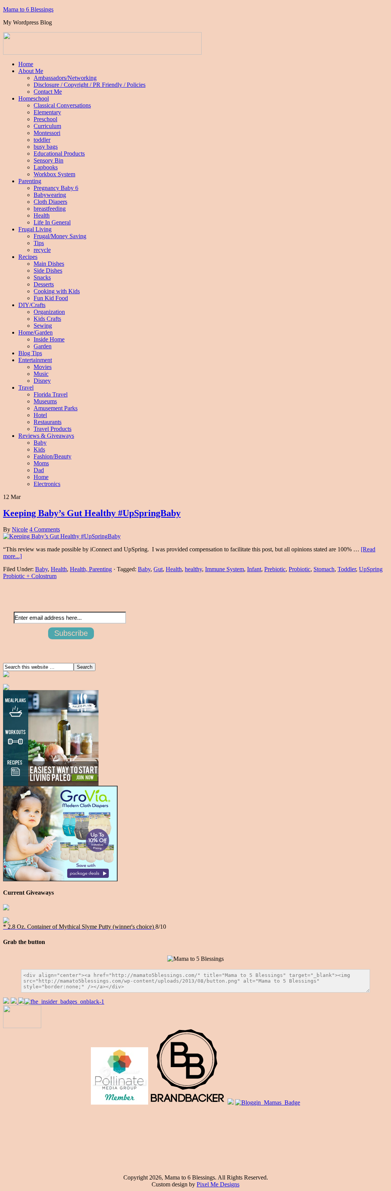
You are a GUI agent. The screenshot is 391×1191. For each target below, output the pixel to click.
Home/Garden (35, 332)
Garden (43, 346)
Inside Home (49, 339)
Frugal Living (35, 229)
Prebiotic (275, 569)
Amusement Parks (56, 408)
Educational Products (59, 153)
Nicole (20, 529)
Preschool (45, 119)
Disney (42, 380)
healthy (193, 569)
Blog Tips (30, 353)
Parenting (29, 181)
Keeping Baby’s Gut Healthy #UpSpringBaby (92, 513)
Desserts (44, 284)
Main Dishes (49, 263)
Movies (43, 367)
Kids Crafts (47, 318)
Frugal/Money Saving (60, 236)
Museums (45, 401)
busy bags (46, 146)
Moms (41, 463)
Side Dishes (48, 270)
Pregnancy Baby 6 (56, 188)
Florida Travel (51, 394)
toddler (42, 139)
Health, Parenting (91, 569)
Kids (39, 449)
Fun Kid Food (51, 298)
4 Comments (44, 529)
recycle (42, 250)
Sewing (43, 325)
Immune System (224, 569)
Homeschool (33, 98)
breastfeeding (50, 208)
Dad (39, 470)
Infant (254, 569)
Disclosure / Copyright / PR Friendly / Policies (89, 84)
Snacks (42, 277)
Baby (40, 442)
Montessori (47, 133)
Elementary (47, 112)
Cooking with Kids (57, 291)
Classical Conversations (62, 105)
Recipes (27, 256)
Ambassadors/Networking (65, 78)
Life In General (52, 222)
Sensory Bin (48, 160)
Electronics (47, 484)
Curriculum (47, 126)
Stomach (323, 569)
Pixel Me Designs (218, 1184)
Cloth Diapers (50, 201)
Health (42, 215)
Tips (39, 243)
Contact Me (48, 91)
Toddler (347, 569)
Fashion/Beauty (52, 456)
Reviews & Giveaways (46, 435)
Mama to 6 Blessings (28, 9)
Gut (158, 569)
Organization (49, 312)
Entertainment (35, 360)
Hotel (40, 415)
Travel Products (52, 429)
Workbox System (54, 174)
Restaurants (47, 422)
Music (41, 373)
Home (25, 64)
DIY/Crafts (31, 305)
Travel (26, 387)
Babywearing (50, 195)
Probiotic (299, 569)
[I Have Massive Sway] (21, 1001)
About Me (30, 71)
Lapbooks (46, 167)
